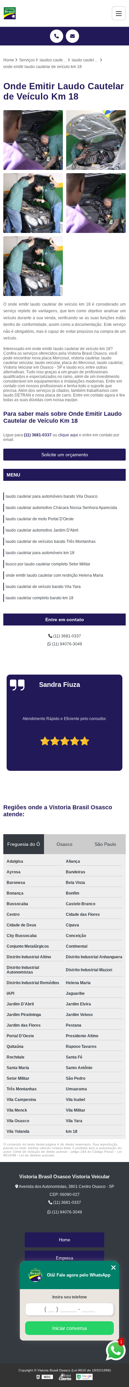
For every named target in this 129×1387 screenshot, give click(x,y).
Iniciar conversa (69, 1328)
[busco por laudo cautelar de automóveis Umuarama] (33, 140)
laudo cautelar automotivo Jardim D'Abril (42, 530)
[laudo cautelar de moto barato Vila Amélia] (33, 266)
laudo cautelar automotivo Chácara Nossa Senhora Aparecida (61, 507)
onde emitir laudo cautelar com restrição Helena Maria (54, 575)
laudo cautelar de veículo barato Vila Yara (43, 586)
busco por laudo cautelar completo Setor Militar (48, 564)
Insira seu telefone (69, 1297)
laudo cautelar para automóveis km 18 (40, 552)
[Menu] (119, 13)
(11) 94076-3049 (66, 644)
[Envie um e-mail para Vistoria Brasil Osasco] (72, 36)
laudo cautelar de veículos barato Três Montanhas (51, 541)
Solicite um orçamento (64, 454)
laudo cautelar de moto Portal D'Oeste (40, 519)
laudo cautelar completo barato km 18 (39, 598)
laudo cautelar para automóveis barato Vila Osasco (52, 496)
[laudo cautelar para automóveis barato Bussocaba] (33, 203)
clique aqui (68, 435)
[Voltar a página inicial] (9, 13)
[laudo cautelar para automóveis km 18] (96, 140)
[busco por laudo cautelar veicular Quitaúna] (96, 203)
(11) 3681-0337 (38, 435)
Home (64, 1239)
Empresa (64, 1258)
